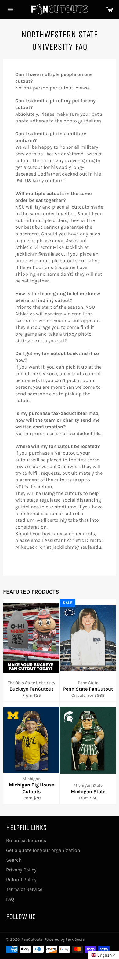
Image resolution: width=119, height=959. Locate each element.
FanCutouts (32, 939)
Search (14, 860)
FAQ (10, 899)
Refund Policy (21, 879)
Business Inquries (26, 840)
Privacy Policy (21, 870)
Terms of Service (24, 889)
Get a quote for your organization (43, 850)
